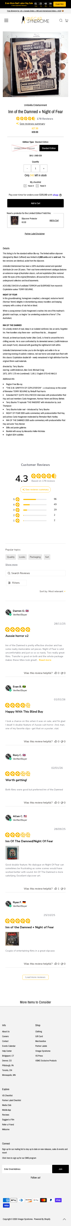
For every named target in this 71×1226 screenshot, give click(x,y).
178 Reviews (45, 119)
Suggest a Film (8, 1119)
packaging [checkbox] (35, 557)
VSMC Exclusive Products (46, 1060)
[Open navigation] (10, 20)
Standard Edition (49, 148)
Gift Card (39, 1036)
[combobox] (53, 591)
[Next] (16, 36)
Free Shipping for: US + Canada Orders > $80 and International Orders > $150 (34, 11)
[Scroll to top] (64, 1219)
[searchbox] (35, 573)
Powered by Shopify (42, 1219)
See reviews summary (32, 124)
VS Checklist (7, 1095)
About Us (6, 1031)
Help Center (7, 1050)
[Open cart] (66, 20)
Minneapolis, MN (9, 1074)
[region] (34, 500)
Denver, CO (7, 1060)
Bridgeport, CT (8, 1055)
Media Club (6, 1105)
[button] (56, 673)
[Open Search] (60, 20)
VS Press (39, 1055)
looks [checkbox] (22, 557)
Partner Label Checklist (11, 1100)
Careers (5, 1036)
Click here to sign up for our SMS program (19, 1157)
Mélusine (5, 1129)
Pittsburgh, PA (8, 1065)
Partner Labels (41, 1045)
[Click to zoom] (63, 36)
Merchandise (40, 1041)
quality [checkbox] (11, 557)
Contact (5, 1041)
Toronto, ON (7, 1070)
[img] (17, 118)
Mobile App (6, 1109)
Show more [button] (11, 564)
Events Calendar (9, 1045)
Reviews (5, 1114)
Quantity (35, 161)
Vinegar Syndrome (42, 1050)
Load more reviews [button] (35, 977)
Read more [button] (45, 660)
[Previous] (8, 36)
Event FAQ (60, 4)
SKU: (31, 155)
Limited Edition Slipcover (24, 148)
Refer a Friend (8, 1124)
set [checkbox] (47, 557)
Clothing (38, 1031)
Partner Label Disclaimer (35, 234)
